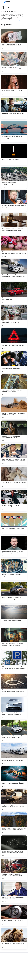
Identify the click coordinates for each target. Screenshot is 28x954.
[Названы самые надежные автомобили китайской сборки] (14, 293)
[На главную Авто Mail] (8, 2)
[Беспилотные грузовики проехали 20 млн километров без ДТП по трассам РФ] (14, 823)
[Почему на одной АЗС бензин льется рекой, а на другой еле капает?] (14, 639)
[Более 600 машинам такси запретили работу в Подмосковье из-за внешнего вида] (14, 777)
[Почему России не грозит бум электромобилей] (14, 500)
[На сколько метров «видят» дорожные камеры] (14, 523)
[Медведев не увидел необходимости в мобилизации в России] (14, 892)
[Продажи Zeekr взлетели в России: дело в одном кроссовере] (14, 408)
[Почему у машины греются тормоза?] (14, 915)
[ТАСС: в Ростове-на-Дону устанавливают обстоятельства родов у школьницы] (14, 477)
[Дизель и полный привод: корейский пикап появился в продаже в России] (14, 593)
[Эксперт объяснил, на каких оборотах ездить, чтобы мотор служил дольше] (14, 846)
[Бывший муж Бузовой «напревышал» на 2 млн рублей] (14, 201)
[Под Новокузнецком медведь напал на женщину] (14, 938)
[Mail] (5, 2)
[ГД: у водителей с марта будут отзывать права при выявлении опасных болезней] (14, 454)
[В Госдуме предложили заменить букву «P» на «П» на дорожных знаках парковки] (14, 662)
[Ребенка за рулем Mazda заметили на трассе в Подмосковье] (14, 108)
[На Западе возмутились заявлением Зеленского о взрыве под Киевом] (14, 546)
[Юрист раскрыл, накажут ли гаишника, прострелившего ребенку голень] (14, 224)
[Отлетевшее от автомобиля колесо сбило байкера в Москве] (14, 385)
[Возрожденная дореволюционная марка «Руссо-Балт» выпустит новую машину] (14, 800)
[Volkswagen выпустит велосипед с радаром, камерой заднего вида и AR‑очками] (14, 869)
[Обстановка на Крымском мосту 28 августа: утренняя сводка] (14, 131)
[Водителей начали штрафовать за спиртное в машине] (14, 569)
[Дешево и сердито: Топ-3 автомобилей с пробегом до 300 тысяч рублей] (14, 731)
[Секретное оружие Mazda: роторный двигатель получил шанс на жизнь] (14, 708)
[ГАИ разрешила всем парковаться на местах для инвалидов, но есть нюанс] (14, 685)
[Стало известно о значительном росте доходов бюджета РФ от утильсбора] (14, 754)
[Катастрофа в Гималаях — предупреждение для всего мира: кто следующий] (14, 178)
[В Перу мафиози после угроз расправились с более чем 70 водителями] (14, 316)
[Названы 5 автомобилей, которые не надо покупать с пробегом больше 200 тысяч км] (14, 270)
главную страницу (18, 20)
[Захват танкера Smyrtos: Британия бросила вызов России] (14, 616)
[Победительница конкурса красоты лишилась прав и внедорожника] (14, 85)
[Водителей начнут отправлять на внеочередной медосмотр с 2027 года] (14, 62)
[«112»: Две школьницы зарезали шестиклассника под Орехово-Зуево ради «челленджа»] (14, 154)
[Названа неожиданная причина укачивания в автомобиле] (14, 431)
